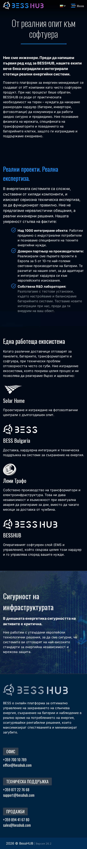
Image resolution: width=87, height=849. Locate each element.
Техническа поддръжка (27, 781)
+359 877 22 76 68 (16, 789)
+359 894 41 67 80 (16, 819)
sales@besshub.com (17, 825)
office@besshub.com (17, 765)
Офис (10, 751)
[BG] (62, 6)
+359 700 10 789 (15, 759)
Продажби (15, 811)
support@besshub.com (18, 795)
